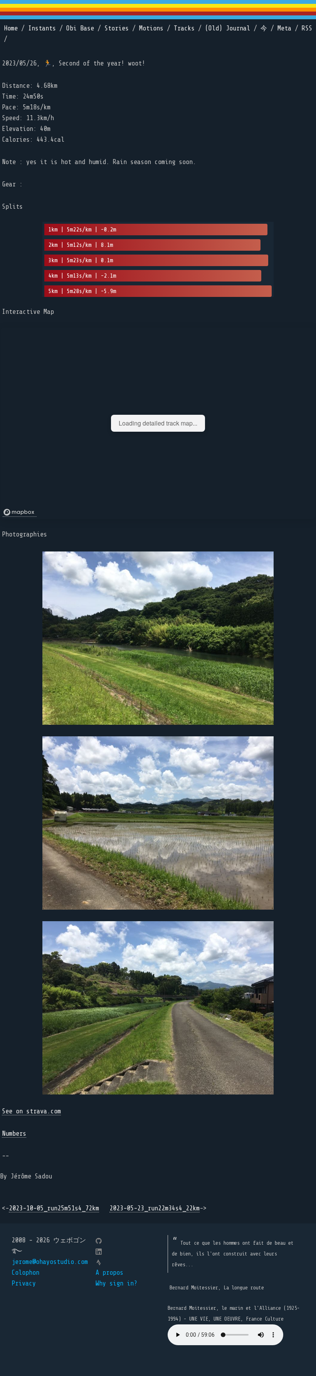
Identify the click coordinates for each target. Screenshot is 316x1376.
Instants (42, 28)
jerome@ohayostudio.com (50, 1261)
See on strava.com (31, 1111)
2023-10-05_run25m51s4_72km (54, 1208)
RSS (307, 28)
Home (11, 28)
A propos (109, 1272)
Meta (284, 28)
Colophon (25, 1272)
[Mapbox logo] (20, 512)
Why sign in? (116, 1283)
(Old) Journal (227, 28)
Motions (151, 28)
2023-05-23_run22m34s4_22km (154, 1208)
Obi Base (80, 28)
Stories (116, 28)
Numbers (14, 1133)
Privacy (24, 1283)
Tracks (184, 28)
